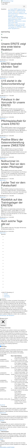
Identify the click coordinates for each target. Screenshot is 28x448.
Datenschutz (7, 297)
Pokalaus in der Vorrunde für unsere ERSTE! (17, 15)
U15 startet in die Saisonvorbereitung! (16, 12)
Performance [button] (3, 412)
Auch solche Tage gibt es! (17, 27)
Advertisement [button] (3, 430)
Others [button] (1, 439)
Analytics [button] (2, 420)
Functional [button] (2, 405)
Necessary (4, 346)
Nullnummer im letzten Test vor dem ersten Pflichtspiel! (17, 22)
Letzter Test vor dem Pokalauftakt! (13, 183)
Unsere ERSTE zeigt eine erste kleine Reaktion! (13, 46)
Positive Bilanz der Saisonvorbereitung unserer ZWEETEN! (17, 19)
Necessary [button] (2, 345)
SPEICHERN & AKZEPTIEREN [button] (7, 447)
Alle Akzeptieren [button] (10, 315)
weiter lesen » (3, 61)
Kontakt (6, 294)
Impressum (6, 295)
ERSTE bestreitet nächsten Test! (11, 65)
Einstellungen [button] (3, 315)
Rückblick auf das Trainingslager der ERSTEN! (16, 26)
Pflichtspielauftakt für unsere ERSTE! (13, 122)
